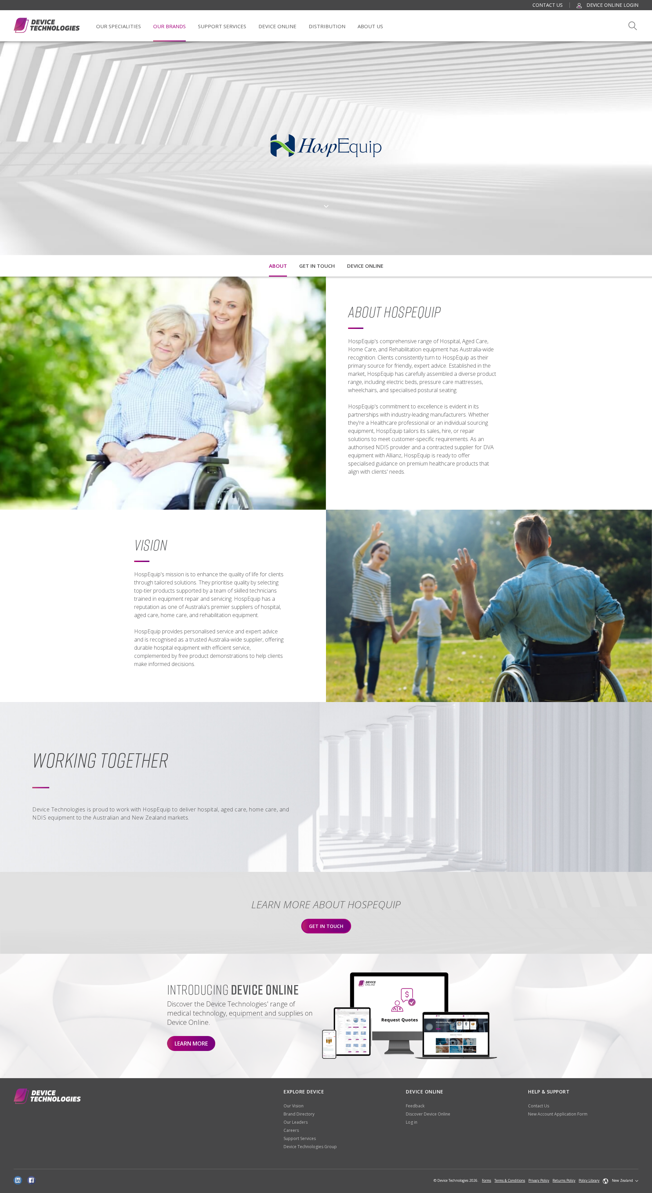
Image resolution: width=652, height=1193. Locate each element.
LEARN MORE (191, 1043)
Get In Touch (326, 926)
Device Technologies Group (310, 1147)
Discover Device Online (428, 1114)
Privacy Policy (538, 1180)
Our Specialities (118, 26)
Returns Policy (564, 1180)
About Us (370, 26)
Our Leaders (296, 1122)
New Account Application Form (557, 1114)
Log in (411, 1122)
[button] (620, 1180)
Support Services (222, 26)
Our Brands (169, 26)
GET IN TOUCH (317, 265)
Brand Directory (299, 1114)
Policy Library (589, 1180)
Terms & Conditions (509, 1180)
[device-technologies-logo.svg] (47, 25)
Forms (486, 1180)
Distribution (327, 26)
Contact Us (547, 5)
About (278, 265)
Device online (365, 265)
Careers (291, 1130)
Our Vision (294, 1106)
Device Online (277, 26)
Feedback (415, 1106)
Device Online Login (611, 5)
